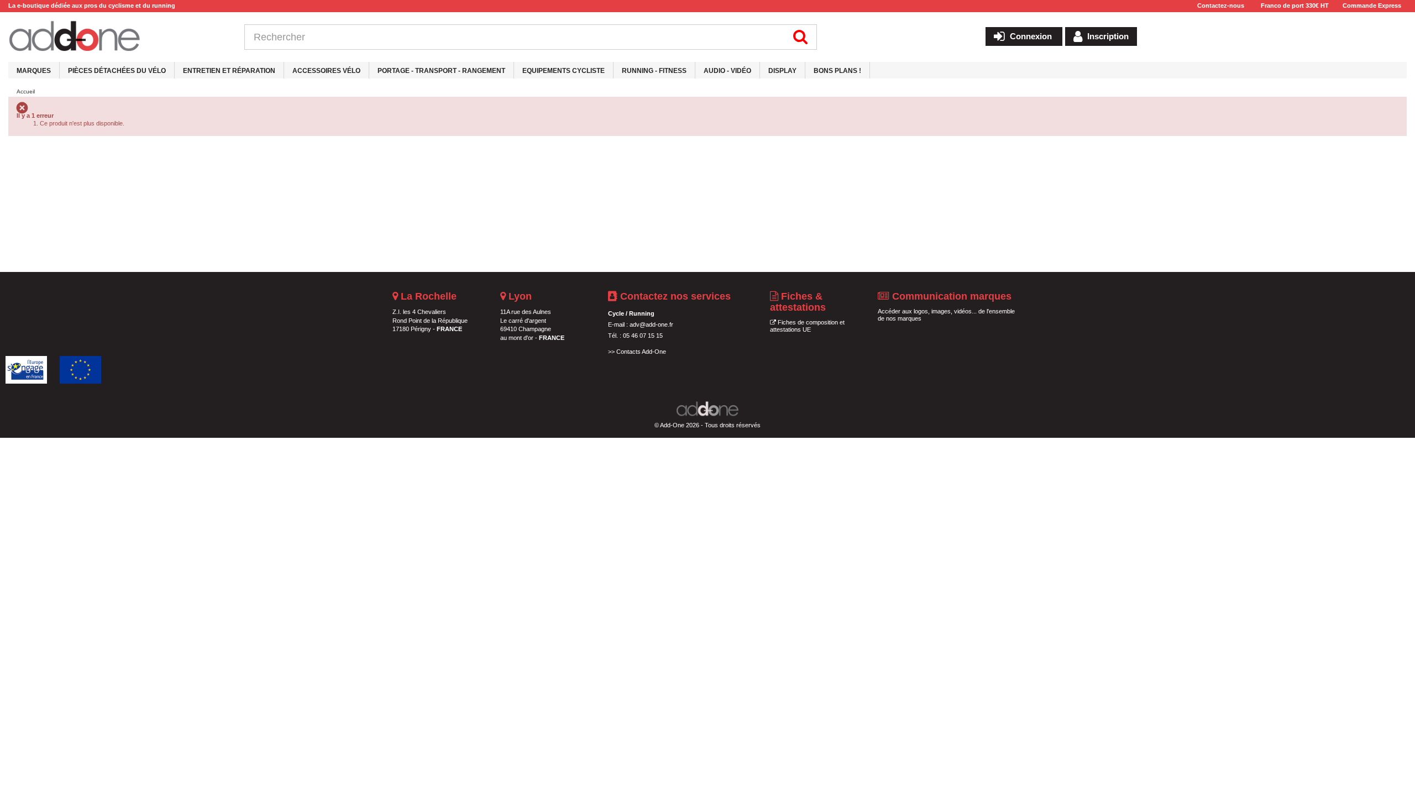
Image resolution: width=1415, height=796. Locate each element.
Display (782, 71)
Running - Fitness (654, 71)
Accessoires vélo (326, 71)
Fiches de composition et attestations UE (807, 326)
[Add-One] (118, 37)
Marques (34, 71)
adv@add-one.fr (651, 324)
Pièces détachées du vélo (117, 71)
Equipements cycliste (563, 71)
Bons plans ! (837, 71)
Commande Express (1372, 5)
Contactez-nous (1220, 5)
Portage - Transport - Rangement (441, 71)
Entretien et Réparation (229, 71)
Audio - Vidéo (727, 71)
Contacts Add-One (641, 351)
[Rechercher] (800, 37)
